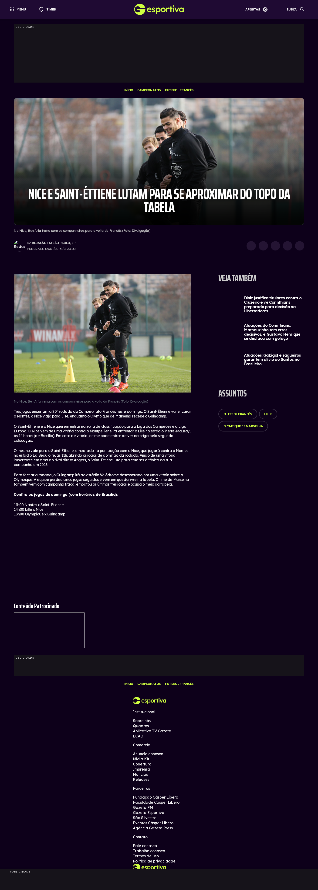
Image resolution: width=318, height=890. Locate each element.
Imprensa (141, 769)
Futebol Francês (179, 90)
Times (49, 9)
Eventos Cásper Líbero (153, 822)
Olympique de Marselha (243, 426)
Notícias (140, 774)
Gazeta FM (143, 807)
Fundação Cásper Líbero (155, 797)
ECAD (138, 736)
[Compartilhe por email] (299, 245)
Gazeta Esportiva (148, 812)
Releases (141, 779)
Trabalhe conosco (149, 850)
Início (128, 90)
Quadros (141, 725)
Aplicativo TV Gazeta (152, 731)
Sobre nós (142, 720)
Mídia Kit (141, 759)
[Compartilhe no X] (275, 245)
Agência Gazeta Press (153, 828)
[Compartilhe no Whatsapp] (263, 245)
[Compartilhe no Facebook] (287, 245)
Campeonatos (149, 90)
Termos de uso (146, 856)
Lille (268, 414)
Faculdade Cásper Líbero (156, 802)
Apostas (252, 9)
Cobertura (142, 764)
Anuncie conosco (148, 753)
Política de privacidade (154, 861)
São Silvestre (144, 817)
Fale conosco (145, 845)
